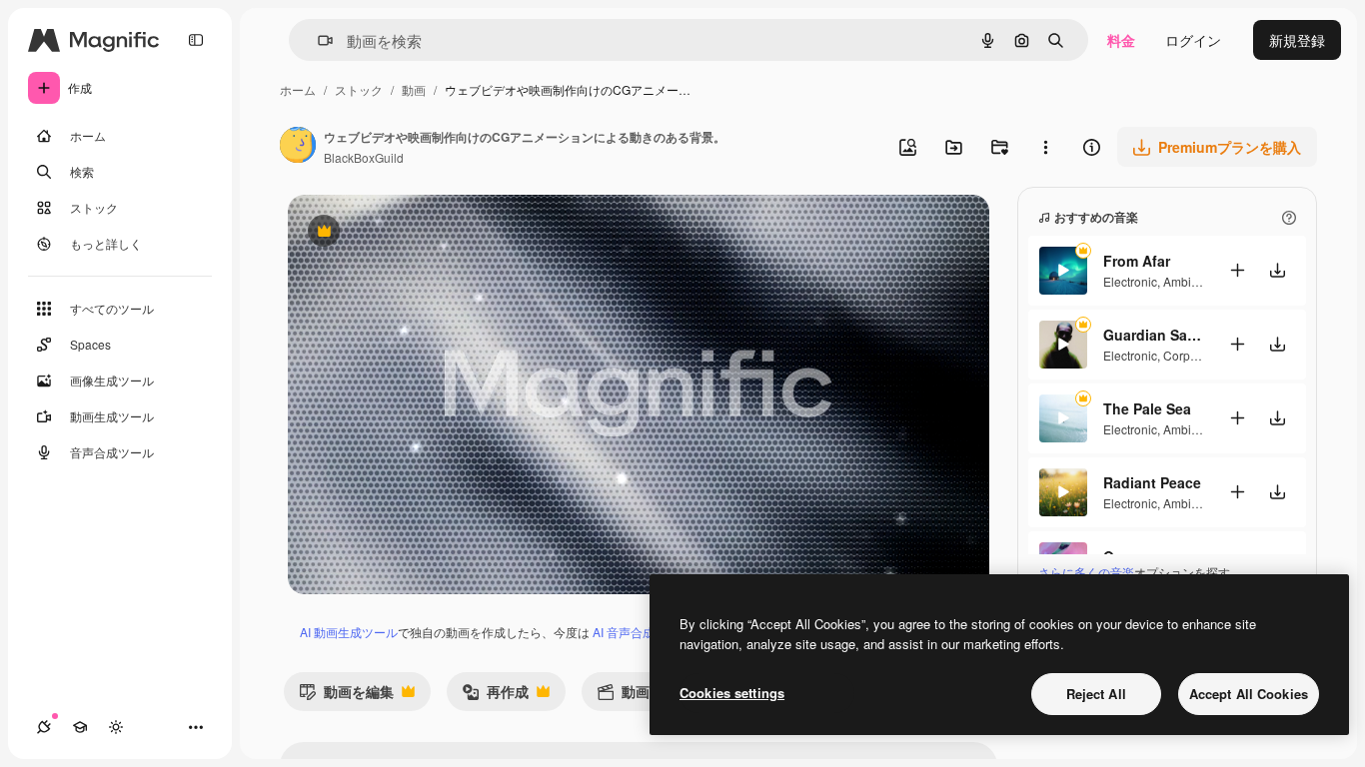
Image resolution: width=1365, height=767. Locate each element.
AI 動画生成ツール (349, 631)
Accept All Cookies (1248, 693)
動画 (414, 89)
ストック (359, 89)
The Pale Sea (1147, 408)
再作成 (495, 695)
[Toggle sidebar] (196, 40)
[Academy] (80, 727)
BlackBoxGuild (364, 157)
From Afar (1136, 261)
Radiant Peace (1152, 482)
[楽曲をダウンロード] (1277, 270)
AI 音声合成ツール (641, 631)
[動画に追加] (1237, 270)
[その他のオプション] (1045, 147)
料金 (1121, 40)
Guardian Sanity (1153, 335)
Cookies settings (732, 692)
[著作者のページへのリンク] (298, 147)
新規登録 (1297, 40)
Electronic (1130, 281)
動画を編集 (346, 695)
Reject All (1096, 693)
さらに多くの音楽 (1086, 571)
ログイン (1193, 40)
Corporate (1190, 355)
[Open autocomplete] (317, 40)
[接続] (44, 727)
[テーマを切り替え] (116, 727)
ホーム (298, 89)
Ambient (1185, 281)
